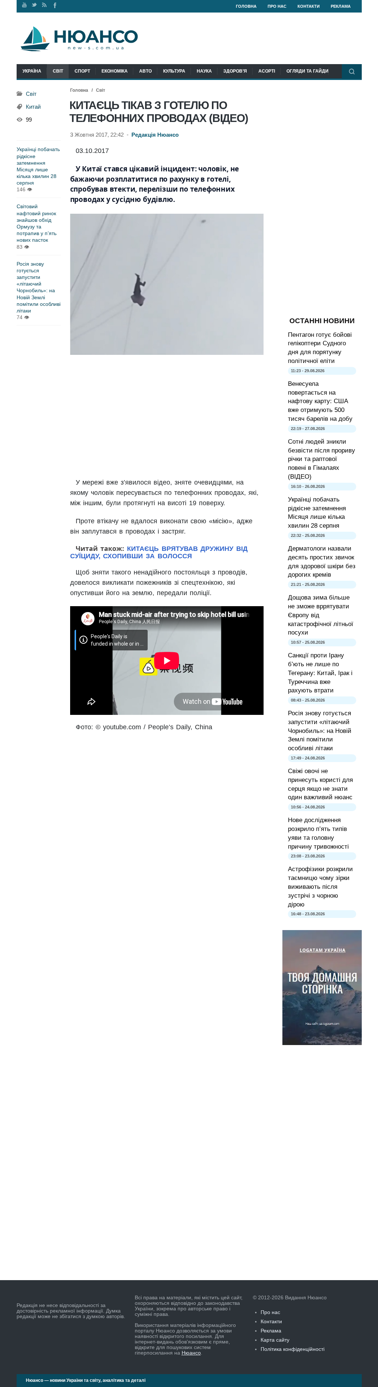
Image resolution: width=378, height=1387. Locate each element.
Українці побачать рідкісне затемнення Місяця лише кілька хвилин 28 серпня (38, 166)
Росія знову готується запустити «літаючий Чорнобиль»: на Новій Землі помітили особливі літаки (39, 287)
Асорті (266, 71)
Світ (58, 71)
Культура (174, 71)
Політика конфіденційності (292, 1349)
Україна (32, 71)
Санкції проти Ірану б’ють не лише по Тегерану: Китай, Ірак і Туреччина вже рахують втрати (320, 673)
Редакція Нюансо (155, 135)
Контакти (309, 6)
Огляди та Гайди (307, 71)
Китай (33, 107)
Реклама (341, 6)
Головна (246, 6)
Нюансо (191, 1353)
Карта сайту (275, 1340)
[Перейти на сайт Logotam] (322, 1043)
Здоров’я (235, 71)
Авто (145, 71)
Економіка (115, 71)
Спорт (82, 71)
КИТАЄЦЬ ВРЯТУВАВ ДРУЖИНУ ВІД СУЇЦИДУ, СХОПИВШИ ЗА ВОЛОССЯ (159, 552)
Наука (204, 71)
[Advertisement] (167, 416)
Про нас (277, 6)
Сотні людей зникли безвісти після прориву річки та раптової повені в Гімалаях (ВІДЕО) (321, 459)
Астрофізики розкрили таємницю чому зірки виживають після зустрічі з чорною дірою (320, 887)
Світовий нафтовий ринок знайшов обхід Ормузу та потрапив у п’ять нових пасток (36, 223)
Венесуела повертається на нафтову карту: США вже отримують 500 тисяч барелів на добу (320, 401)
